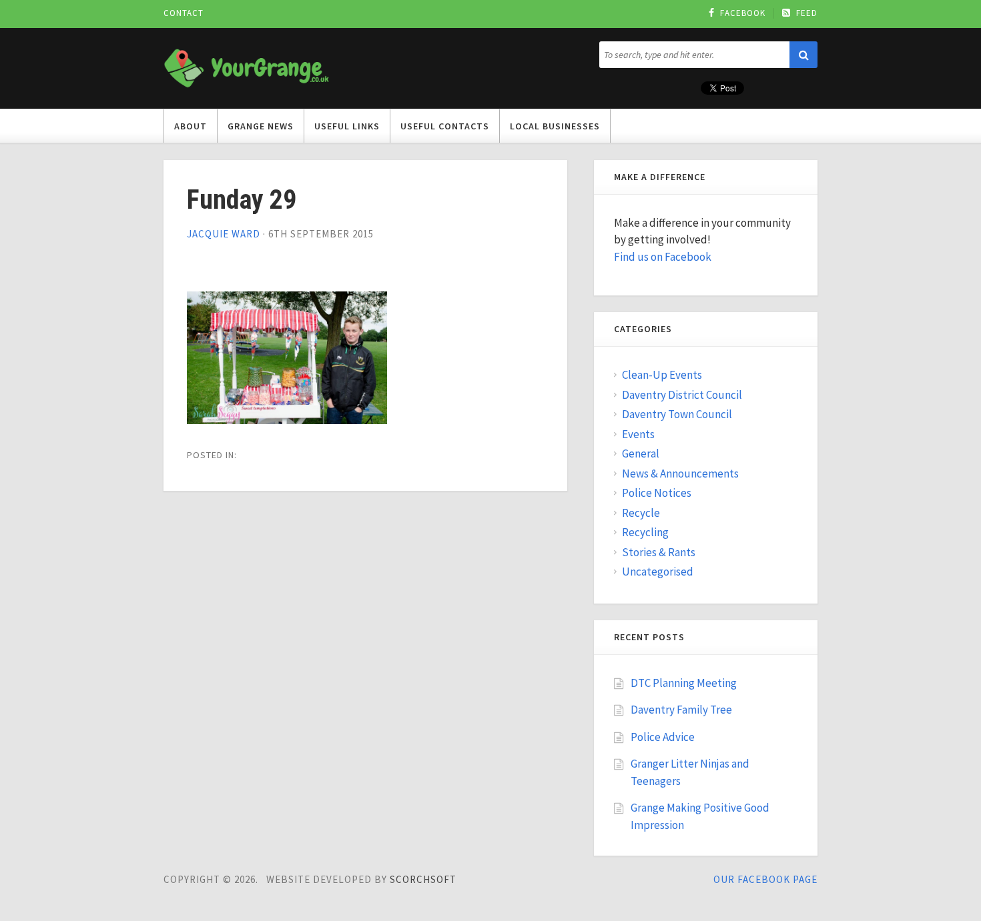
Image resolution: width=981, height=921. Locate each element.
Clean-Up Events (662, 374)
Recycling (645, 532)
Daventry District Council (682, 394)
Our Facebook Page (765, 879)
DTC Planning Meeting (684, 683)
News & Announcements (680, 473)
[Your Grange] (247, 66)
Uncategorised (657, 571)
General (640, 453)
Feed (807, 13)
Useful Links (347, 126)
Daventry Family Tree (681, 709)
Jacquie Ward (223, 233)
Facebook (742, 13)
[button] (803, 54)
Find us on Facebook (662, 256)
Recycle (641, 513)
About (190, 126)
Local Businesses (555, 126)
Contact (184, 13)
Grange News (261, 126)
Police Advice (663, 737)
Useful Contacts (444, 126)
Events (638, 434)
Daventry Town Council (677, 414)
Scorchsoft (423, 879)
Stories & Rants (658, 552)
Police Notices (656, 493)
